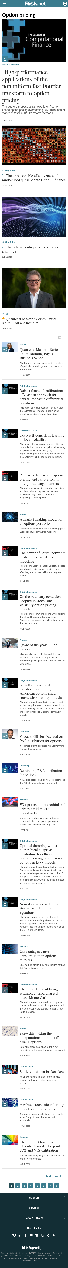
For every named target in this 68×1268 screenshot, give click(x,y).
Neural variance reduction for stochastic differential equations (42, 908)
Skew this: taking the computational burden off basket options (39, 1037)
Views (5, 313)
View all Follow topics (14, 1235)
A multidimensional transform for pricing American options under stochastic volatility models (41, 691)
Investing (24, 765)
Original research (10, 64)
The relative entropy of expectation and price (31, 249)
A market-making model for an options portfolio (41, 521)
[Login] (65, 3)
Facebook (25, 1235)
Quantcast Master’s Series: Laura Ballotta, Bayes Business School (40, 353)
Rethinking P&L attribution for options (41, 772)
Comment (24, 731)
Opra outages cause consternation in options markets (38, 955)
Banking (24, 1137)
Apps (42, 1235)
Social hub (48, 1235)
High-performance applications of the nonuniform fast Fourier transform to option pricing (31, 85)
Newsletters (31, 1235)
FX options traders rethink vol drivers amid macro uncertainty (42, 808)
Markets (24, 799)
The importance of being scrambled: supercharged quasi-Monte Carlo (39, 993)
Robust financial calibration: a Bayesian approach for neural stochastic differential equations (41, 396)
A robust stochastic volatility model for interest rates (42, 1106)
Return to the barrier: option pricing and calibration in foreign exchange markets (41, 479)
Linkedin (20, 1235)
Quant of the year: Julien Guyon (38, 647)
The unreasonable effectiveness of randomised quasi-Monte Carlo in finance (34, 177)
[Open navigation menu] (3, 4)
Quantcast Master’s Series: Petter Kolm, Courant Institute (29, 321)
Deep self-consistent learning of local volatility (42, 437)
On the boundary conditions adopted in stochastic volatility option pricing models (41, 602)
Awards (23, 640)
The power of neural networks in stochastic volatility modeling (42, 557)
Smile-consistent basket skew (42, 1071)
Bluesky (37, 1235)
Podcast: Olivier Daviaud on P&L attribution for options (41, 738)
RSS (54, 1235)
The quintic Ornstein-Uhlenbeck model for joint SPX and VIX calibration (40, 1146)
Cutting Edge (8, 170)
